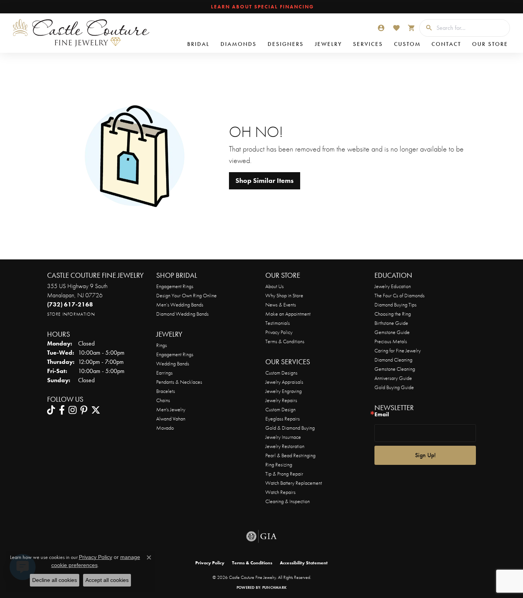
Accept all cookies (107, 580)
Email (381, 414)
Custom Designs (281, 372)
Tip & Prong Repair (284, 473)
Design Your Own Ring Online (186, 295)
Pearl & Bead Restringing (290, 455)
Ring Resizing (278, 464)
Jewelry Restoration (284, 446)
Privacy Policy (279, 332)
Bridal (198, 44)
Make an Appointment (288, 313)
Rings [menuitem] (161, 345)
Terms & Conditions (284, 341)
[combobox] (471, 28)
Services (368, 44)
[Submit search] (426, 28)
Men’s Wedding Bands (179, 304)
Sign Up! (425, 455)
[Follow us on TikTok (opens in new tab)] (51, 410)
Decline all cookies (54, 580)
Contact (446, 44)
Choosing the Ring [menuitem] (392, 313)
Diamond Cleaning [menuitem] (393, 359)
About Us (274, 286)
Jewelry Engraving (283, 391)
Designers (286, 44)
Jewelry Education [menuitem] (392, 286)
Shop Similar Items (264, 180)
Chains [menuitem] (163, 400)
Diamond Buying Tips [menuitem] (395, 304)
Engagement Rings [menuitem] (174, 354)
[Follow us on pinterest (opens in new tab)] (83, 410)
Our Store (490, 44)
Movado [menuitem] (165, 427)
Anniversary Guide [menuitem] (393, 378)
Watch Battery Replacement (293, 482)
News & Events (280, 304)
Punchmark (274, 587)
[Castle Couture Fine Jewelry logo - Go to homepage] (80, 33)
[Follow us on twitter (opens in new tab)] (95, 410)
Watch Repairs (280, 492)
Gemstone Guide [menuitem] (392, 332)
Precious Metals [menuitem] (390, 341)
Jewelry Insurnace (283, 436)
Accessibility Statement (304, 563)
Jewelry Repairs (281, 400)
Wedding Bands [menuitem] (172, 363)
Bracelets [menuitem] (165, 391)
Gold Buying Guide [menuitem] (394, 387)
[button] (381, 28)
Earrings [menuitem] (164, 372)
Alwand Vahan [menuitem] (170, 418)
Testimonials (277, 322)
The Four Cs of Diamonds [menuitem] (399, 295)
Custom (407, 44)
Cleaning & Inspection (287, 501)
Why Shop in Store (284, 295)
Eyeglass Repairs (282, 418)
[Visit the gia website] (261, 536)
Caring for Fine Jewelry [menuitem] (397, 350)
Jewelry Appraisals (284, 381)
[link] (261, 7)
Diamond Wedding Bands (182, 313)
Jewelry (328, 44)
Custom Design (280, 409)
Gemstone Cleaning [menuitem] (394, 368)
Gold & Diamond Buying (290, 427)
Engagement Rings (174, 286)
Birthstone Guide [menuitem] (391, 322)
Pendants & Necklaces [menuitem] (179, 381)
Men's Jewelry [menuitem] (170, 409)
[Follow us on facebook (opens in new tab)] (62, 410)
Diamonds (239, 44)
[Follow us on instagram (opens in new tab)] (73, 410)
